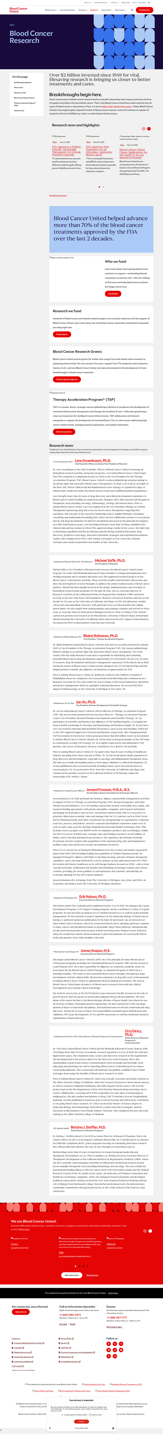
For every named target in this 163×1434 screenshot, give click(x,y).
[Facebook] (108, 1344)
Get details (113, 293)
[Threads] (108, 1356)
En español (142, 3)
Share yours (24, 1229)
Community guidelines (22, 1361)
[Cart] (149, 3)
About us (87, 3)
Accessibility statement (69, 1361)
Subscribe (19, 1312)
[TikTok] (115, 1350)
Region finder (126, 3)
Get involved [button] (106, 10)
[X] (121, 1344)
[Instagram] (115, 1344)
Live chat (63, 1324)
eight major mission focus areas (117, 106)
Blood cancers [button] (50, 10)
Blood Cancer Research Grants (24, 98)
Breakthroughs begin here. (23, 82)
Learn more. (113, 1293)
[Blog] (115, 1356)
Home (12, 25)
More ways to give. (114, 1327)
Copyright (18, 1348)
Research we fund (20, 93)
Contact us (16, 1338)
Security (64, 1343)
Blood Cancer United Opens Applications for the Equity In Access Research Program (133, 153)
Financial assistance (100, 3)
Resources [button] (82, 10)
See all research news (58, 195)
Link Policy (65, 1348)
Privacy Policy (66, 1338)
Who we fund (18, 88)
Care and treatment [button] (67, 10)
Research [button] (93, 10)
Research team (19, 111)
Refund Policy (66, 1357)
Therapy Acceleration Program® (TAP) (25, 104)
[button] (149, 129)
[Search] (132, 10)
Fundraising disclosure (22, 1357)
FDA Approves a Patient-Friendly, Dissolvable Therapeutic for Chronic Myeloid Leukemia (67, 150)
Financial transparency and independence (77, 1352)
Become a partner (64, 431)
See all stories (92, 1275)
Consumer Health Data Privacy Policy (28, 1343)
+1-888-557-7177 (116, 1317)
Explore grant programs (66, 379)
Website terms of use (21, 1352)
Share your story (72, 1275)
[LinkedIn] (108, 1350)
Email (72, 1324)
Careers (134, 3)
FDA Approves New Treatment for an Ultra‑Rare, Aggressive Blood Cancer (99, 150)
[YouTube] (121, 1350)
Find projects (62, 334)
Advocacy (114, 3)
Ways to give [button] (120, 10)
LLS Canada (16, 1366)
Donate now (144, 10)
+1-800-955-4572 (70, 1315)
